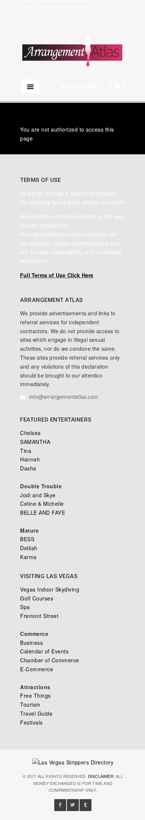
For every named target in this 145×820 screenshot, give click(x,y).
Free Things (35, 695)
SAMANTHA (35, 441)
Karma (28, 557)
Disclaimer (100, 776)
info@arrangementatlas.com (65, 6)
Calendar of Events (44, 651)
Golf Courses (36, 598)
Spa (25, 607)
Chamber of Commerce (49, 660)
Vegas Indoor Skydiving (49, 589)
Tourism (30, 704)
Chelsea (30, 432)
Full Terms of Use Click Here (57, 275)
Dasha (28, 468)
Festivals (31, 722)
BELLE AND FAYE (42, 512)
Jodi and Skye (38, 495)
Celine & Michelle (42, 503)
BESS (27, 539)
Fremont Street (39, 615)
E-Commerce (36, 669)
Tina (25, 450)
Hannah (30, 459)
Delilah (29, 548)
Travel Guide (36, 713)
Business (31, 642)
